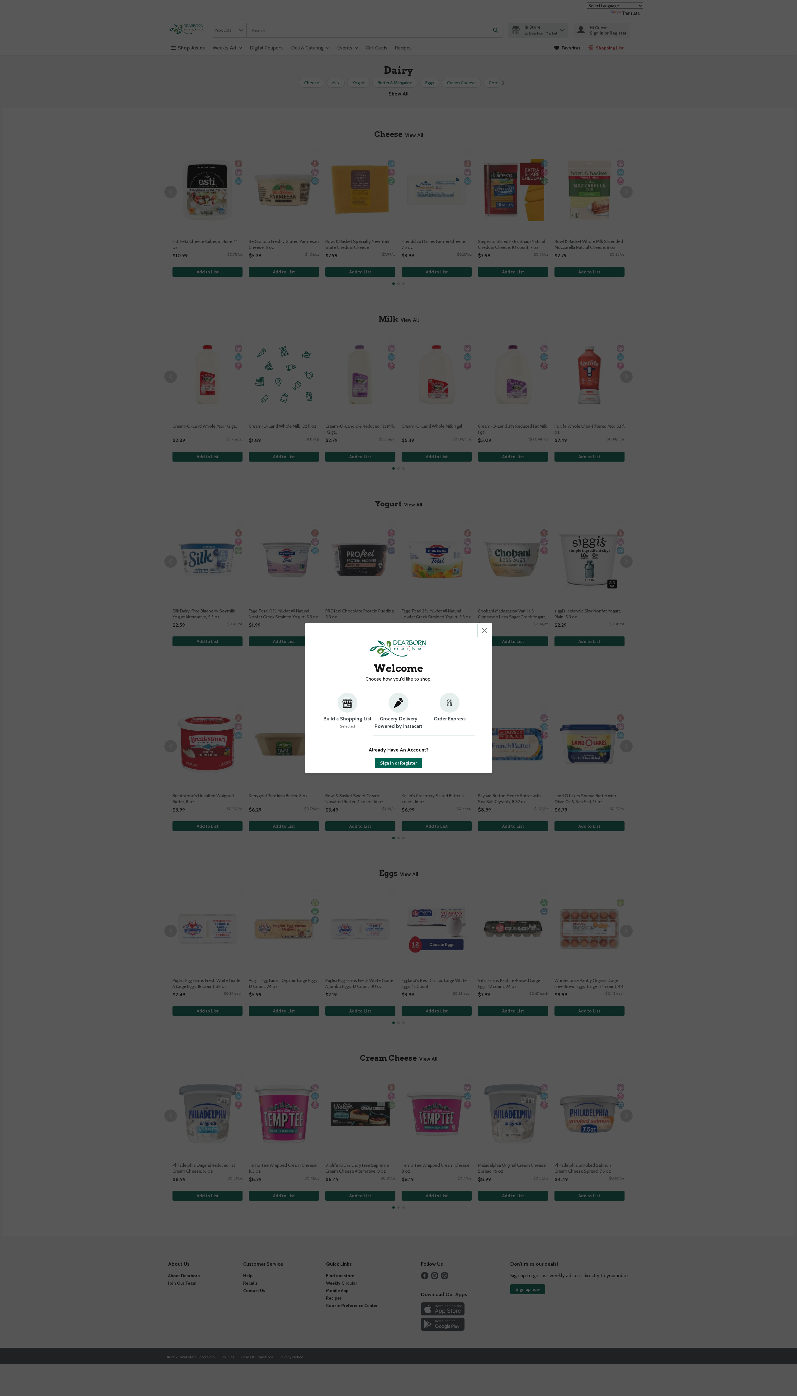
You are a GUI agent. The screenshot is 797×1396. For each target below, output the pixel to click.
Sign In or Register (398, 763)
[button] (347, 714)
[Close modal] (484, 630)
